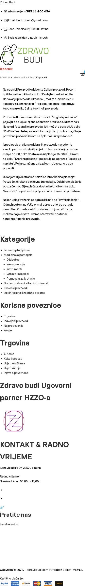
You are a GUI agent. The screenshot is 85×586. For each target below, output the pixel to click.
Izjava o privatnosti (16, 372)
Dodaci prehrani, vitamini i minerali (26, 283)
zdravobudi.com (37, 569)
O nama (9, 354)
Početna (5, 77)
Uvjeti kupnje (12, 368)
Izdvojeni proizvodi (16, 321)
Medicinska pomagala (18, 254)
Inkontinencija (16, 264)
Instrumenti (14, 269)
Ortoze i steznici (18, 273)
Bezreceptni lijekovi (17, 250)
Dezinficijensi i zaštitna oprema (24, 292)
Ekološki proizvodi (15, 288)
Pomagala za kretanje (21, 278)
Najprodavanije (14, 325)
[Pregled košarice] (82, 74)
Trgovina (9, 316)
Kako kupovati (13, 358)
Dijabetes (13, 259)
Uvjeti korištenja (14, 363)
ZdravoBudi (7, 2)
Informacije (20, 77)
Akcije (8, 330)
